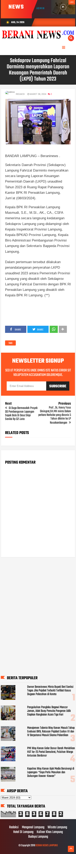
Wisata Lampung (57, 827)
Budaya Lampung (38, 837)
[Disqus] (38, 615)
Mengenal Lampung (33, 827)
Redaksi (14, 827)
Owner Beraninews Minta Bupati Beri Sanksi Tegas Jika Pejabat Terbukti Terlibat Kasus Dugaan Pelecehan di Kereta (50, 690)
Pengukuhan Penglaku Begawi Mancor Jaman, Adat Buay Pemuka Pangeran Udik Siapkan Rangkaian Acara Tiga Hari (49, 711)
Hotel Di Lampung (23, 832)
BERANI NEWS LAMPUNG (46, 845)
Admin (40, 8)
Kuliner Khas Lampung (50, 832)
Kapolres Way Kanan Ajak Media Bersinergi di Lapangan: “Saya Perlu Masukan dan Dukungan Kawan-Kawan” (50, 772)
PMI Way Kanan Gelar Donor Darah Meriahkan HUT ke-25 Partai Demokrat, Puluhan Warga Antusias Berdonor (51, 752)
